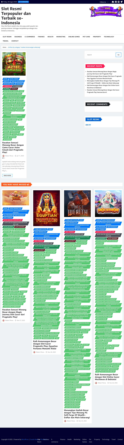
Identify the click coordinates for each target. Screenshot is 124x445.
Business (18, 37)
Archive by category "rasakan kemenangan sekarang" (24, 47)
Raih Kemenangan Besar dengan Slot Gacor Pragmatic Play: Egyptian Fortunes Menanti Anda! (45, 345)
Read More (7, 175)
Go (118, 55)
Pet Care (86, 37)
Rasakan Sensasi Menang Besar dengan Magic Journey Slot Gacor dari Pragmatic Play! (14, 313)
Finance (41, 37)
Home (4, 47)
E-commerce (30, 37)
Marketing (60, 37)
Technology (109, 37)
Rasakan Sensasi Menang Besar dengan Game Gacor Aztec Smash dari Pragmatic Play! (13, 147)
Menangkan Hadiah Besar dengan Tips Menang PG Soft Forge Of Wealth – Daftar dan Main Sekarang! (77, 414)
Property (97, 37)
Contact (14, 41)
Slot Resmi (7, 37)
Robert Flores (9, 156)
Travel (5, 41)
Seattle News (34, 439)
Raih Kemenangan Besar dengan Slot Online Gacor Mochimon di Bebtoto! (107, 376)
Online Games (74, 37)
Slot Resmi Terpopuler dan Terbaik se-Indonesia (16, 15)
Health (50, 37)
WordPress (25, 439)
